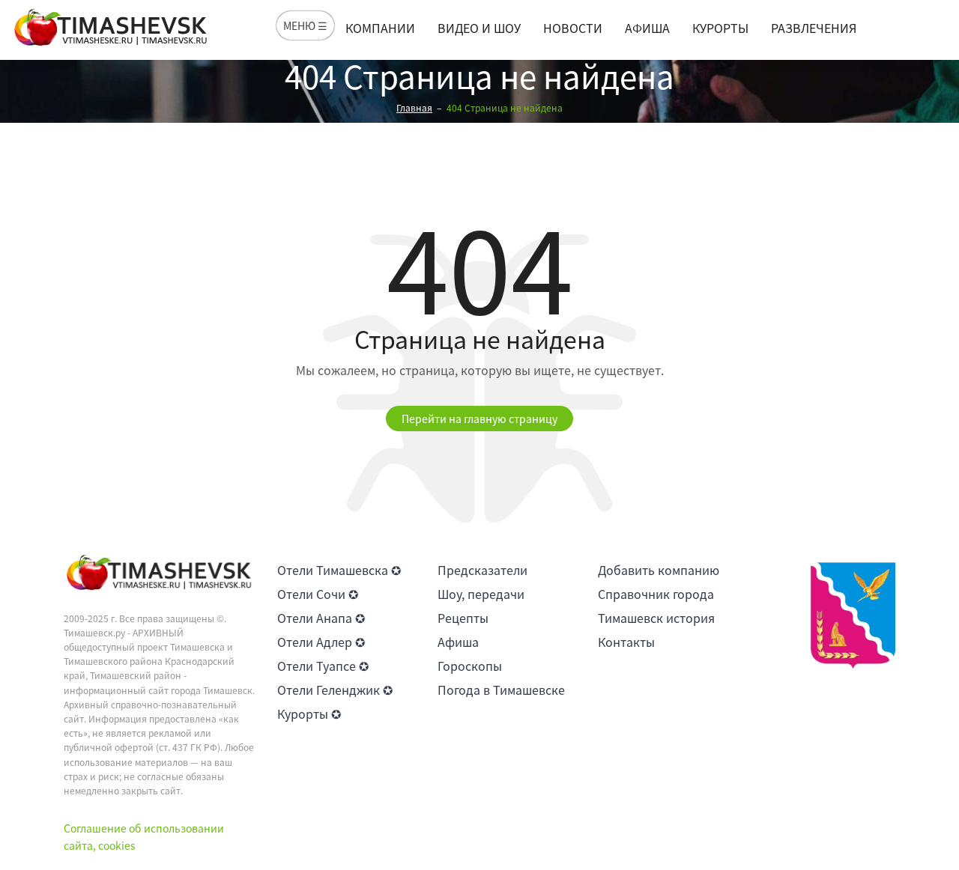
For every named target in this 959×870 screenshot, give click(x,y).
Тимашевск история (656, 617)
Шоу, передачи (481, 593)
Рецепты (463, 617)
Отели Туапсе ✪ (323, 665)
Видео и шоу (479, 28)
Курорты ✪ (309, 713)
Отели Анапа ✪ (321, 617)
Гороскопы (470, 665)
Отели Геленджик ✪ (335, 689)
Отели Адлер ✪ (321, 641)
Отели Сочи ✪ (317, 593)
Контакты (626, 641)
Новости (572, 28)
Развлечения (813, 28)
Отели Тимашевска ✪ (339, 569)
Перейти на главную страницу (479, 418)
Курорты (720, 28)
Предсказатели (482, 569)
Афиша (647, 28)
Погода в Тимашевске (501, 689)
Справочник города (656, 593)
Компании (380, 28)
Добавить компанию (658, 569)
